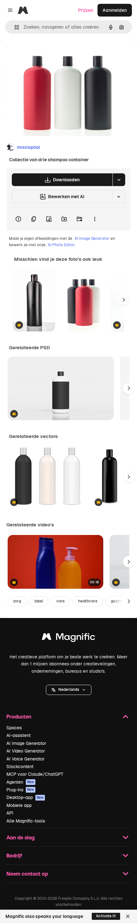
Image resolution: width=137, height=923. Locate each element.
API (9, 813)
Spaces (14, 728)
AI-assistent (18, 735)
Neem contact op (27, 873)
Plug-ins (20, 790)
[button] (68, 690)
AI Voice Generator (25, 759)
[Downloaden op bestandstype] (118, 179)
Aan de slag (20, 837)
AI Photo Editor (61, 244)
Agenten (20, 782)
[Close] (128, 916)
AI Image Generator (92, 238)
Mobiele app (19, 805)
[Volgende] (123, 299)
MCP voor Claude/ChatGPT (34, 774)
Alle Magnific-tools (25, 821)
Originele (42, 55)
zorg (17, 601)
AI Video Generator (25, 751)
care (60, 601)
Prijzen (85, 10)
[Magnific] (68, 638)
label (38, 601)
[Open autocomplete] (14, 27)
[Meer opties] (94, 218)
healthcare (87, 601)
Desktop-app (25, 797)
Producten (18, 716)
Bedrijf (14, 855)
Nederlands (68, 689)
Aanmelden (115, 10)
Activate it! (106, 916)
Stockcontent (19, 766)
